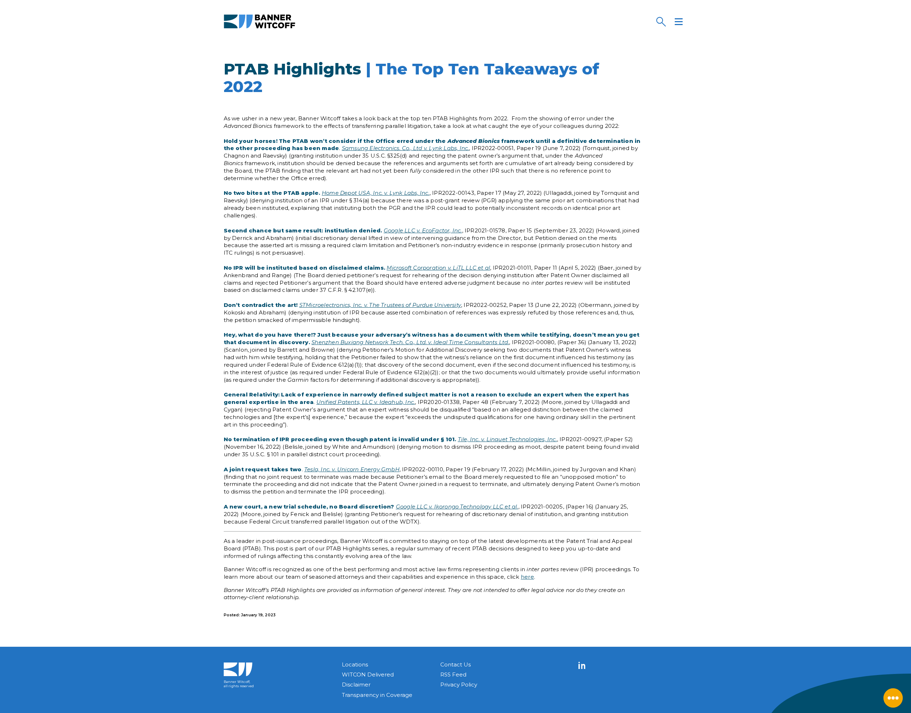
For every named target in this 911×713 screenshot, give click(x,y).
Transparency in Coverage (377, 695)
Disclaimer (356, 684)
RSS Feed (453, 674)
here (527, 576)
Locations (355, 664)
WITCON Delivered (368, 674)
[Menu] (679, 21)
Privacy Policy (458, 684)
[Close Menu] (893, 698)
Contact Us (455, 664)
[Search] (661, 21)
